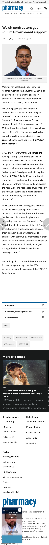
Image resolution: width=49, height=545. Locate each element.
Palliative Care (10, 437)
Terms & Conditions (36, 421)
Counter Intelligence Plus (11, 489)
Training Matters (11, 456)
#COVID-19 (23, 344)
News (6, 325)
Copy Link (9, 305)
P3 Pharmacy (9, 471)
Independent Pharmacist (33, 531)
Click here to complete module (13, 514)
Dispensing (8, 421)
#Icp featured (36, 338)
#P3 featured (9, 344)
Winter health (10, 442)
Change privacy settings (9, 544)
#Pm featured (21, 338)
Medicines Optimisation (9, 429)
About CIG (31, 437)
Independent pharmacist (9, 464)
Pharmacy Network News (12, 479)
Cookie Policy (33, 432)
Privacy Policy (33, 427)
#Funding (7, 338)
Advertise (31, 443)
